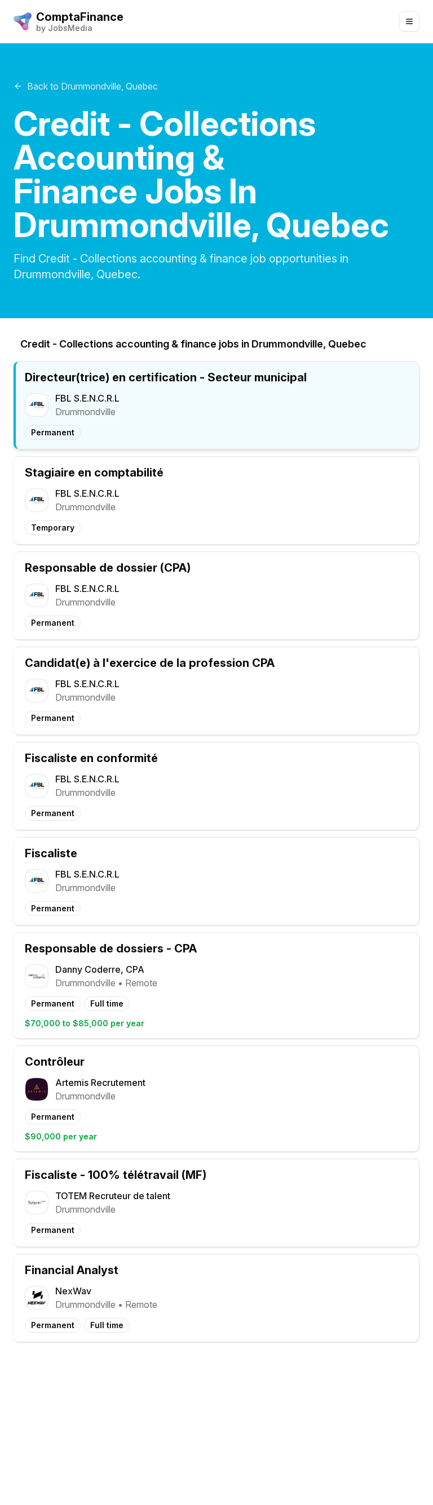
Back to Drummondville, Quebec (92, 86)
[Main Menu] (409, 21)
